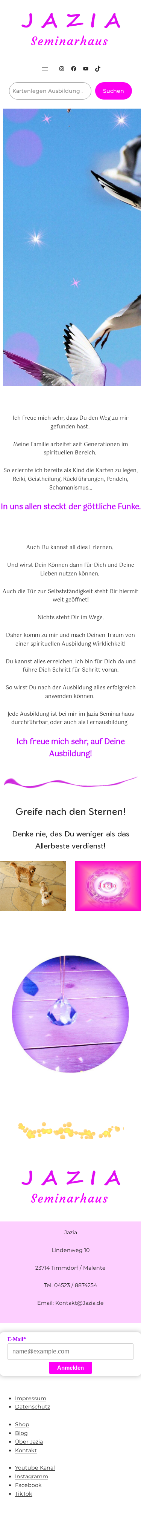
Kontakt (26, 1450)
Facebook (28, 1485)
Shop (22, 1424)
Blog (21, 1433)
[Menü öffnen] (45, 68)
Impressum (30, 1398)
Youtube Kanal (35, 1467)
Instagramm (31, 1476)
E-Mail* (17, 1339)
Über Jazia (29, 1441)
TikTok (23, 1493)
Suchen (113, 90)
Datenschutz (32, 1406)
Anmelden (70, 1367)
